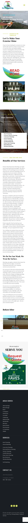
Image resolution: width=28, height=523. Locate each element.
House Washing (7, 444)
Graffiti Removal (7, 453)
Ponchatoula (6, 427)
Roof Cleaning (6, 442)
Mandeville (5, 421)
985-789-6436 (7, 21)
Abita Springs (6, 405)
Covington (5, 411)
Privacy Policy (15, 514)
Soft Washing (6, 462)
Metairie (5, 423)
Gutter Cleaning (7, 451)
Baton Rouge (6, 407)
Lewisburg (5, 417)
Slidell (4, 431)
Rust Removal (6, 457)
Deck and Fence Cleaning (9, 449)
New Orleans (6, 425)
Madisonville (6, 419)
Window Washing (7, 459)
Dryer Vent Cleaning (8, 455)
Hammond (5, 413)
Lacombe (5, 415)
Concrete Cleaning (7, 447)
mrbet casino (6, 389)
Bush (4, 409)
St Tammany (6, 429)
